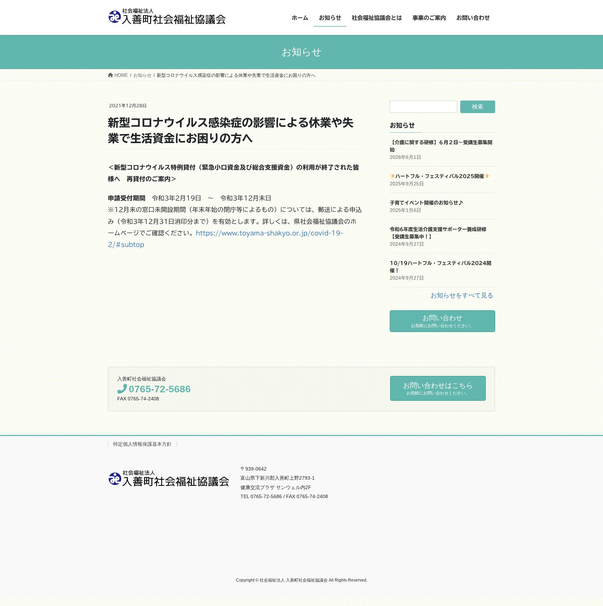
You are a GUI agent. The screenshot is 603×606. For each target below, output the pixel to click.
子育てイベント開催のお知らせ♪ (426, 202)
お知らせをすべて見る (462, 295)
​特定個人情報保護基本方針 (142, 444)
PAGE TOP (583, 582)
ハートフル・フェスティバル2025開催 (439, 176)
